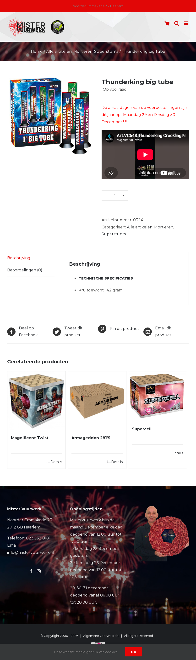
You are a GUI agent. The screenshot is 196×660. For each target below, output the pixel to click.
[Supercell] (157, 396)
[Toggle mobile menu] (186, 23)
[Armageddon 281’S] (97, 400)
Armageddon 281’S (90, 438)
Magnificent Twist (30, 438)
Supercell (142, 429)
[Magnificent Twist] (36, 400)
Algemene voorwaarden (101, 636)
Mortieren (163, 227)
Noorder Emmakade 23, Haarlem (98, 6)
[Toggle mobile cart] (167, 23)
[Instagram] (39, 571)
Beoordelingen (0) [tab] (24, 270)
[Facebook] (31, 571)
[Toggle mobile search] (176, 23)
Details (56, 462)
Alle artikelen (139, 227)
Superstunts (114, 234)
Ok (133, 652)
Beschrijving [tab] (18, 258)
